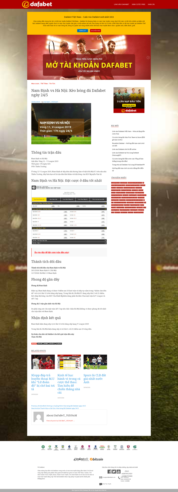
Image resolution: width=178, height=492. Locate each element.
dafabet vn (135, 190)
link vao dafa (130, 202)
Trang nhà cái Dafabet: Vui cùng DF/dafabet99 (128, 165)
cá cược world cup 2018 (132, 185)
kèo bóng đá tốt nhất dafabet (134, 200)
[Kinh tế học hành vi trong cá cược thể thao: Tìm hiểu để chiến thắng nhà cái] (69, 370)
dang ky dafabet (120, 192)
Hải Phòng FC (133, 195)
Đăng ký (82, 31)
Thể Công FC (134, 210)
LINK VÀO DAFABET (121, 4)
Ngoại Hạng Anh (135, 205)
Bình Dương (123, 183)
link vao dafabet (139, 202)
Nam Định (127, 205)
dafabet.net (119, 188)
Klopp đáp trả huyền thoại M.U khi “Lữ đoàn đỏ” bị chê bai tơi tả (43, 382)
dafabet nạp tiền (116, 190)
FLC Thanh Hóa (139, 192)
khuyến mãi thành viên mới (129, 197)
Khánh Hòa (122, 200)
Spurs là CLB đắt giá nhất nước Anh (95, 378)
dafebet (113, 192)
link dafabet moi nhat (120, 202)
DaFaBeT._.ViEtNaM (51, 102)
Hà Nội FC (52, 343)
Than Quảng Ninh (124, 210)
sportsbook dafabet (130, 207)
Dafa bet (39, 343)
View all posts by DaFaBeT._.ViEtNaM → (60, 421)
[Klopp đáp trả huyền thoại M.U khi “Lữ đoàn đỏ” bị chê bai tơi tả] (43, 370)
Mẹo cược (35, 84)
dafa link (140, 190)
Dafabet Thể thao (126, 190)
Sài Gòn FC (139, 207)
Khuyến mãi (95, 31)
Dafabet (46, 343)
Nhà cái (151, 4)
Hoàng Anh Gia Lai (116, 195)
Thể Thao (44, 84)
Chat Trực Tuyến (107, 484)
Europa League (130, 192)
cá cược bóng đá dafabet (135, 183)
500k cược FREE (138, 4)
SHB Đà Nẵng (120, 207)
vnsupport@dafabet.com (108, 477)
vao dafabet (123, 212)
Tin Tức (52, 84)
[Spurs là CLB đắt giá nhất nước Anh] (95, 370)
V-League (58, 343)
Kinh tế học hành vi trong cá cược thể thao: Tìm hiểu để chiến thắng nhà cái (68, 383)
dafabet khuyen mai (129, 188)
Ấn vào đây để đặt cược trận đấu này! (51, 252)
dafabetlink (138, 188)
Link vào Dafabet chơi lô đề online (124, 149)
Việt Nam (130, 212)
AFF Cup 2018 (115, 183)
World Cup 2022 (139, 212)
